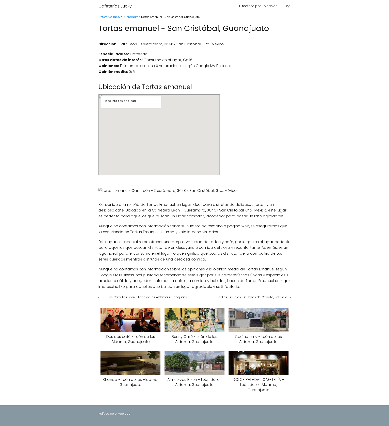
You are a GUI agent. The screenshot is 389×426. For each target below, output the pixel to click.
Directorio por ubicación (258, 6)
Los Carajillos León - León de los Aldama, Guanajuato (147, 297)
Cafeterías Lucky (115, 6)
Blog (287, 6)
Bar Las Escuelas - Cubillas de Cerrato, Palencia (252, 297)
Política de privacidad (114, 414)
